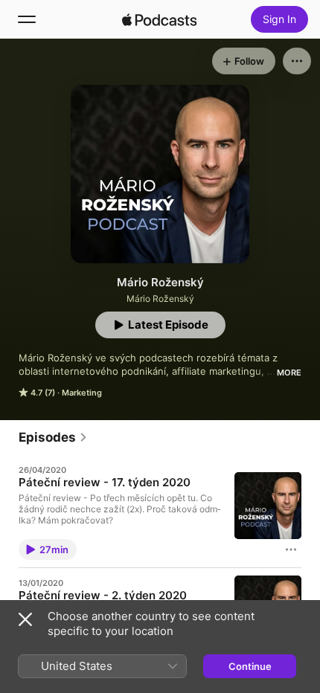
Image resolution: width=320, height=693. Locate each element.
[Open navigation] (26, 19)
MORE (289, 372)
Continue (250, 666)
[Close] (25, 619)
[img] (159, 19)
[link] (53, 437)
